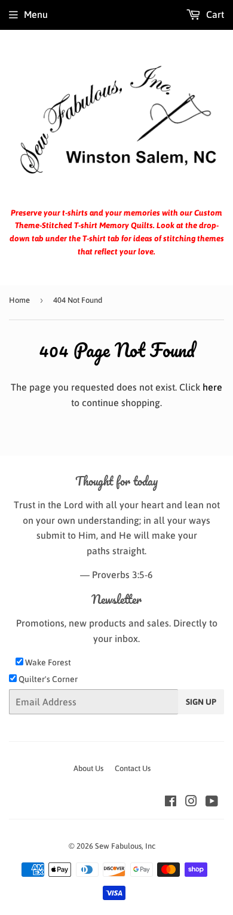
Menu (36, 14)
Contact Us (133, 768)
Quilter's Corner (47, 679)
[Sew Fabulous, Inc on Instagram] (191, 802)
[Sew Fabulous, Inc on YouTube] (212, 802)
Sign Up (201, 702)
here (212, 387)
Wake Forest (47, 662)
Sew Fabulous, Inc (125, 846)
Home (19, 300)
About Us (88, 768)
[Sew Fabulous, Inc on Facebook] (170, 802)
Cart (214, 14)
